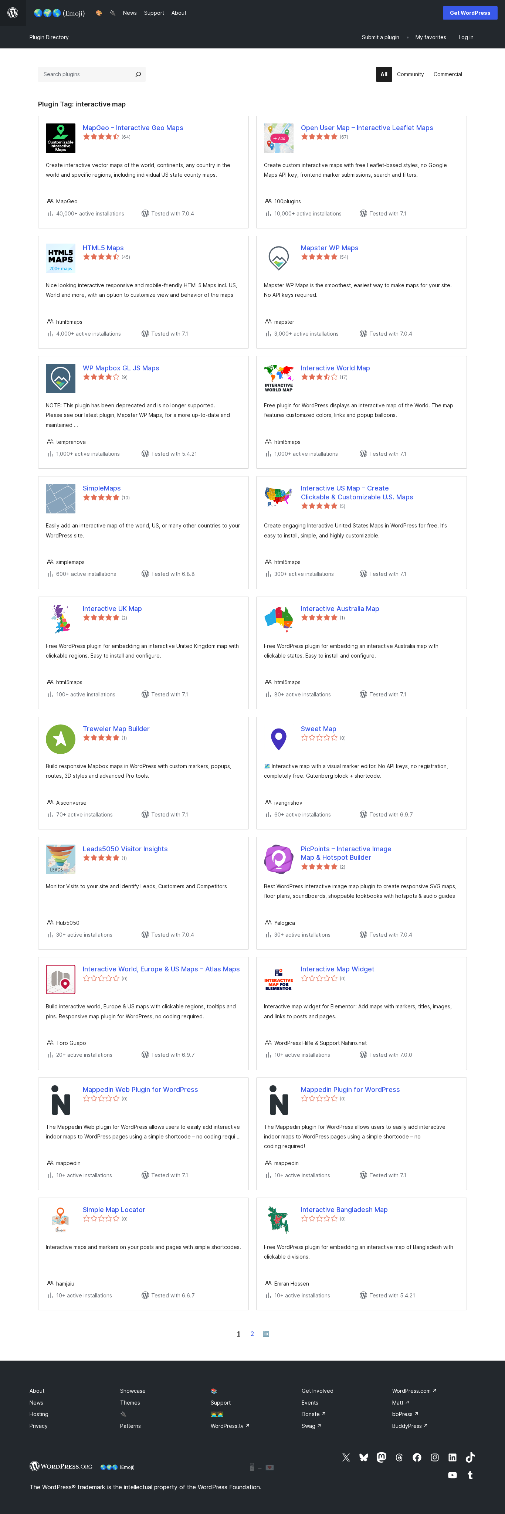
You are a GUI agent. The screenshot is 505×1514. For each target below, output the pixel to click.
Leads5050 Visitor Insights (125, 849)
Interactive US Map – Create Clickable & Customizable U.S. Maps (357, 492)
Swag (312, 1426)
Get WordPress (470, 13)
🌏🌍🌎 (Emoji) (117, 1467)
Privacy (39, 1426)
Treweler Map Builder (116, 729)
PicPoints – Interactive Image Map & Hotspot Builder (346, 853)
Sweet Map (318, 729)
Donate (314, 1414)
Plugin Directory (49, 37)
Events (310, 1402)
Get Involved (317, 1391)
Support (221, 1402)
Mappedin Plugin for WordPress (350, 1089)
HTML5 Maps (103, 248)
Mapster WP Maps (330, 248)
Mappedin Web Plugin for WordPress (140, 1089)
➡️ (266, 1334)
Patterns (130, 1426)
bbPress (405, 1414)
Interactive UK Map (112, 608)
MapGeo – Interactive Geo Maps (133, 128)
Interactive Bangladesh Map (344, 1209)
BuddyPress (410, 1426)
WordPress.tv (230, 1426)
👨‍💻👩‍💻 (217, 1414)
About (37, 1391)
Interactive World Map (335, 368)
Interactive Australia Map (340, 608)
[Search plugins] (138, 74)
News (36, 1402)
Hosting (39, 1414)
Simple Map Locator (114, 1209)
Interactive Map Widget (337, 969)
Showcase (133, 1391)
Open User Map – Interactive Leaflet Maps (367, 128)
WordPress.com (414, 1391)
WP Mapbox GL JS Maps (121, 368)
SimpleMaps (102, 488)
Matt (401, 1402)
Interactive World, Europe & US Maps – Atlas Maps (161, 969)
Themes (130, 1402)
